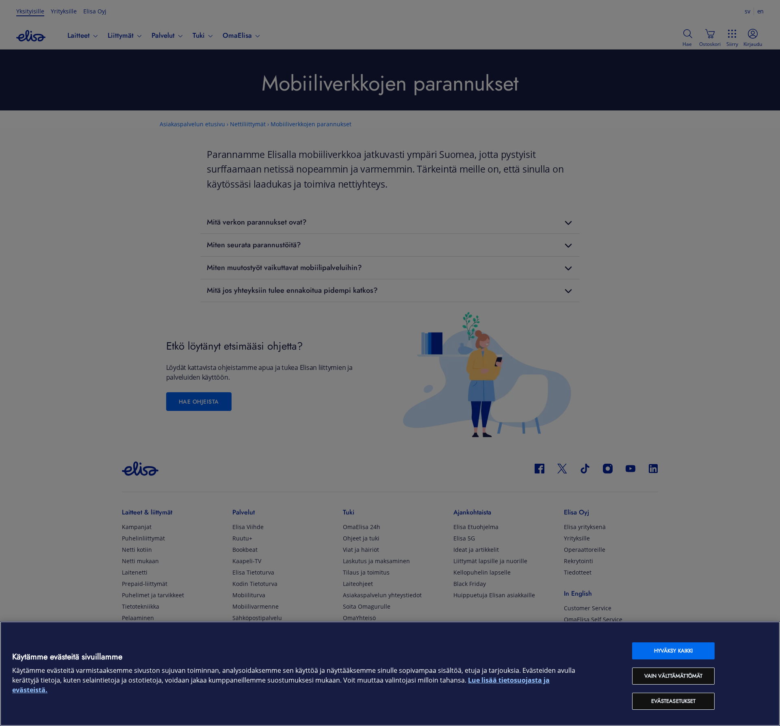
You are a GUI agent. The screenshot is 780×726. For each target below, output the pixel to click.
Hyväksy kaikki (673, 651)
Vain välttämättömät (673, 676)
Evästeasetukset (673, 701)
